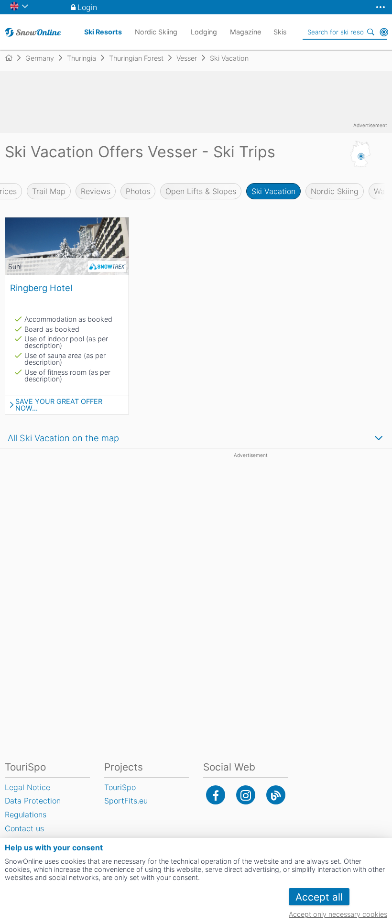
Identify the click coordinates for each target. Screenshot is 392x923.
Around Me (384, 32)
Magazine (245, 32)
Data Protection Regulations (33, 807)
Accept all (319, 897)
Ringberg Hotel (41, 287)
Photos (138, 191)
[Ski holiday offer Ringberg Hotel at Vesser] (67, 246)
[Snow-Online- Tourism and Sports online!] (13, 57)
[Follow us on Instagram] (245, 794)
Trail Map (48, 191)
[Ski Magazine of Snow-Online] (275, 794)
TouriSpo (120, 787)
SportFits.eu (126, 800)
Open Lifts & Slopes (200, 191)
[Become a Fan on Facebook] (215, 794)
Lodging (204, 32)
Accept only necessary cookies (338, 914)
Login (87, 7)
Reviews (95, 191)
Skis (280, 32)
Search (370, 32)
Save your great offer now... (58, 405)
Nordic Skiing (335, 191)
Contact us (24, 828)
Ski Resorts (103, 32)
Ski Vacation (273, 191)
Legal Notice (27, 787)
